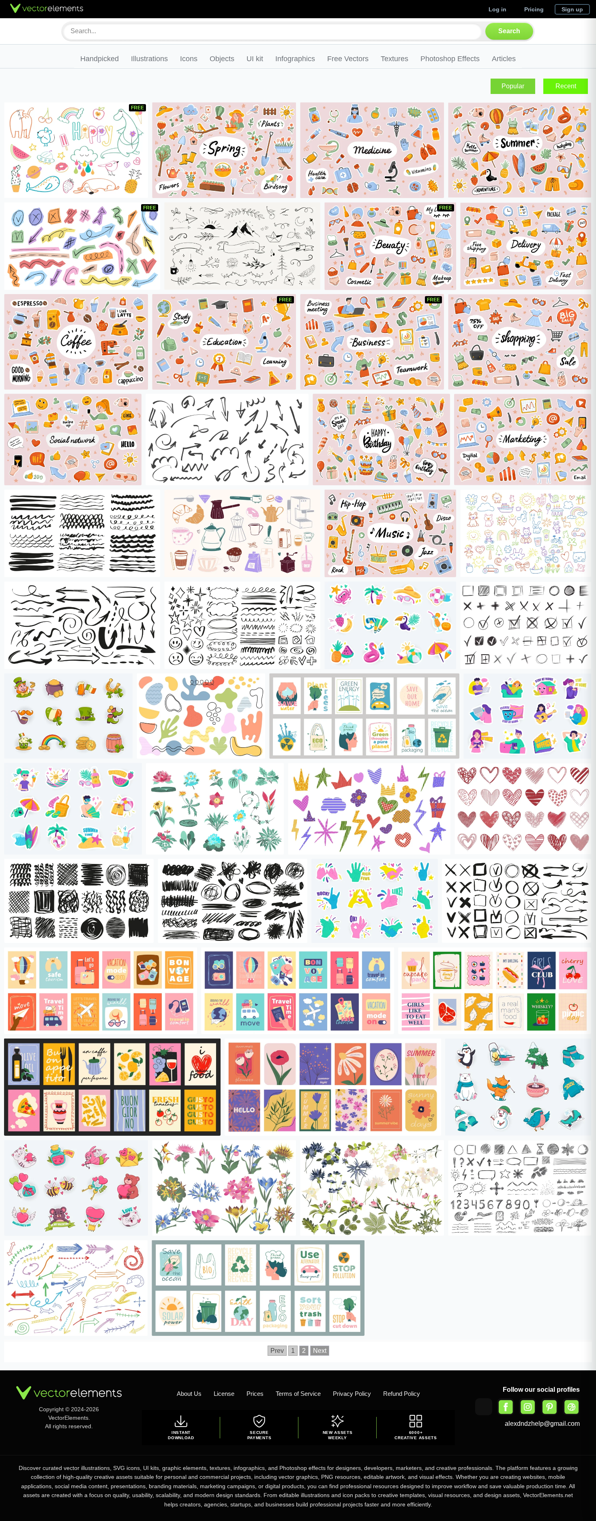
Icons (188, 59)
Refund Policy (401, 1393)
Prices (255, 1393)
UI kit (255, 59)
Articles (504, 59)
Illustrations (149, 59)
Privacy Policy (352, 1393)
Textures (394, 59)
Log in (497, 9)
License (224, 1393)
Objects (222, 59)
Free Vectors (348, 59)
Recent (565, 86)
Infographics (295, 59)
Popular (513, 86)
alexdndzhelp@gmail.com (542, 1423)
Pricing (534, 9)
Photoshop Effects (450, 59)
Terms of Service (298, 1393)
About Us (189, 1393)
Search (509, 31)
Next (319, 1350)
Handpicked (99, 59)
